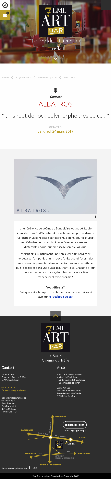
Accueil (5, 77)
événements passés (47, 77)
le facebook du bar (61, 296)
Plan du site (56, 476)
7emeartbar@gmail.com (13, 390)
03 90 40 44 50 (8, 387)
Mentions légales (40, 476)
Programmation (23, 77)
